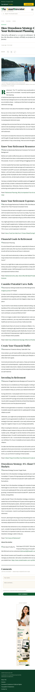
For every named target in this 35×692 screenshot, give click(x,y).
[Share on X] (8, 51)
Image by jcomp (5, 290)
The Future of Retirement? (13, 538)
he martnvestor (13, 9)
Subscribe (28, 4)
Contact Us (4, 689)
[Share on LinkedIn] (11, 51)
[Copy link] (14, 51)
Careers (3, 682)
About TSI (3, 679)
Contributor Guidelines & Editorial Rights (11, 684)
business (8, 21)
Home (2, 21)
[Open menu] (32, 10)
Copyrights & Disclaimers (7, 686)
